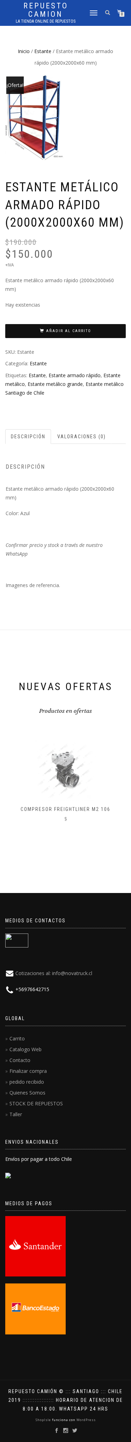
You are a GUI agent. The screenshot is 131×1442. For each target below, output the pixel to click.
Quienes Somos (27, 1092)
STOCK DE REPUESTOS (36, 1103)
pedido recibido (26, 1081)
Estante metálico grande (55, 384)
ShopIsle (44, 1420)
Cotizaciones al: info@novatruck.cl (53, 973)
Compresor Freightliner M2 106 (65, 809)
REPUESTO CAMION (45, 10)
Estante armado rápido (75, 375)
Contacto (19, 1060)
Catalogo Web (25, 1049)
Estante (42, 51)
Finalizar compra (28, 1071)
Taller (15, 1114)
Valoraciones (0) (81, 436)
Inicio (24, 51)
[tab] (28, 436)
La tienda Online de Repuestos (45, 21)
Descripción (28, 436)
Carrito (17, 1038)
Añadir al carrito (68, 331)
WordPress (85, 1420)
